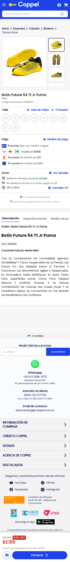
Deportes (19, 28)
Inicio (5, 28)
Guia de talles (40, 109)
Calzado (34, 28)
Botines (49, 28)
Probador (62, 109)
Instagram (53, 489)
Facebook (21, 489)
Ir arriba (37, 336)
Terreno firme (10, 32)
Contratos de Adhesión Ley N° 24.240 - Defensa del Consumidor (42, 500)
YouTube (20, 483)
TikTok (50, 483)
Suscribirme (58, 351)
